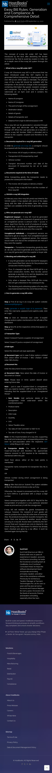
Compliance (11, 684)
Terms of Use (12, 737)
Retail (9, 669)
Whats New (11, 716)
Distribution (11, 674)
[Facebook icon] (22, 764)
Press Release (12, 705)
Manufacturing (12, 664)
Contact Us (11, 721)
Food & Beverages (14, 653)
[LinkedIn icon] (30, 764)
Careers (10, 711)
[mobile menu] (48, 4)
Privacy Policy (12, 742)
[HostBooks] (15, 4)
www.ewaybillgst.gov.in (13, 304)
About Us (10, 700)
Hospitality (11, 658)
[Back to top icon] (46, 767)
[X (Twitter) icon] (25, 764)
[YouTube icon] (27, 764)
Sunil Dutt (20, 21)
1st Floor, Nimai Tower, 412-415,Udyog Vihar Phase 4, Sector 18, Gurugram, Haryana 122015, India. (26, 633)
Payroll (9, 679)
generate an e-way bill (22, 146)
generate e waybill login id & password (26, 309)
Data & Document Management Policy (21, 747)
